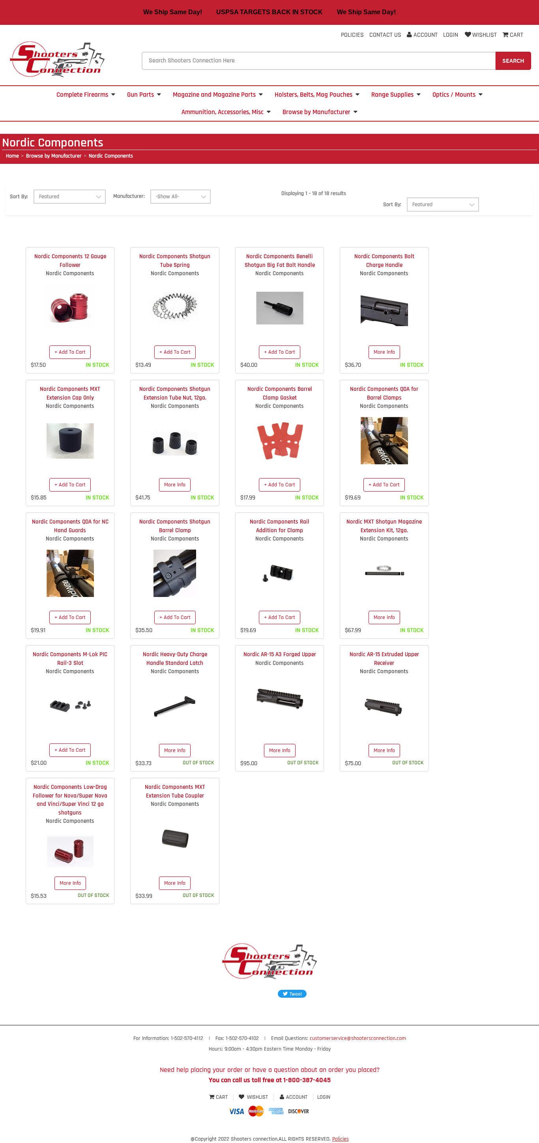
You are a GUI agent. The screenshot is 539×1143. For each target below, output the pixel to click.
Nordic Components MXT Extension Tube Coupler (175, 791)
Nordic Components (111, 156)
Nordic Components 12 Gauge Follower (70, 260)
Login (450, 35)
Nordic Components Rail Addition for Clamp (279, 526)
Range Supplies (392, 94)
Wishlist (484, 35)
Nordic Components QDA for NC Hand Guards (70, 526)
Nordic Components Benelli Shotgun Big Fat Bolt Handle (280, 260)
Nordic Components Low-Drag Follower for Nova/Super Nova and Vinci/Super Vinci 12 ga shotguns (70, 799)
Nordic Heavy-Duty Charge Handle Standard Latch (175, 658)
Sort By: (19, 196)
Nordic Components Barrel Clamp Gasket (279, 393)
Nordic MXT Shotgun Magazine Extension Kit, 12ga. (384, 526)
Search (513, 60)
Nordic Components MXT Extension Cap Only (70, 393)
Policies (352, 35)
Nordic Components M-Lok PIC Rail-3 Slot (70, 658)
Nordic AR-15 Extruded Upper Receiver (384, 658)
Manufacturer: (129, 196)
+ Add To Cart (70, 352)
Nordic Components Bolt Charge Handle (384, 260)
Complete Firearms (82, 94)
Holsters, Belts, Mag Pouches (313, 94)
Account (425, 35)
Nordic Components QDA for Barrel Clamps (384, 393)
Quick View (70, 302)
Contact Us (385, 35)
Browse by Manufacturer (316, 112)
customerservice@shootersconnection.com (358, 1038)
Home (12, 156)
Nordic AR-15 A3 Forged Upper (279, 654)
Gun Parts (140, 94)
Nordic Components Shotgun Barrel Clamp (174, 526)
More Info (384, 352)
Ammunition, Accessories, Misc (223, 112)
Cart (221, 1097)
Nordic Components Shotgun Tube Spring (174, 260)
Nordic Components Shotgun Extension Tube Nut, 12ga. (174, 393)
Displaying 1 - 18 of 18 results (313, 193)
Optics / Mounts (453, 94)
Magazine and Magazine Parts (214, 94)
